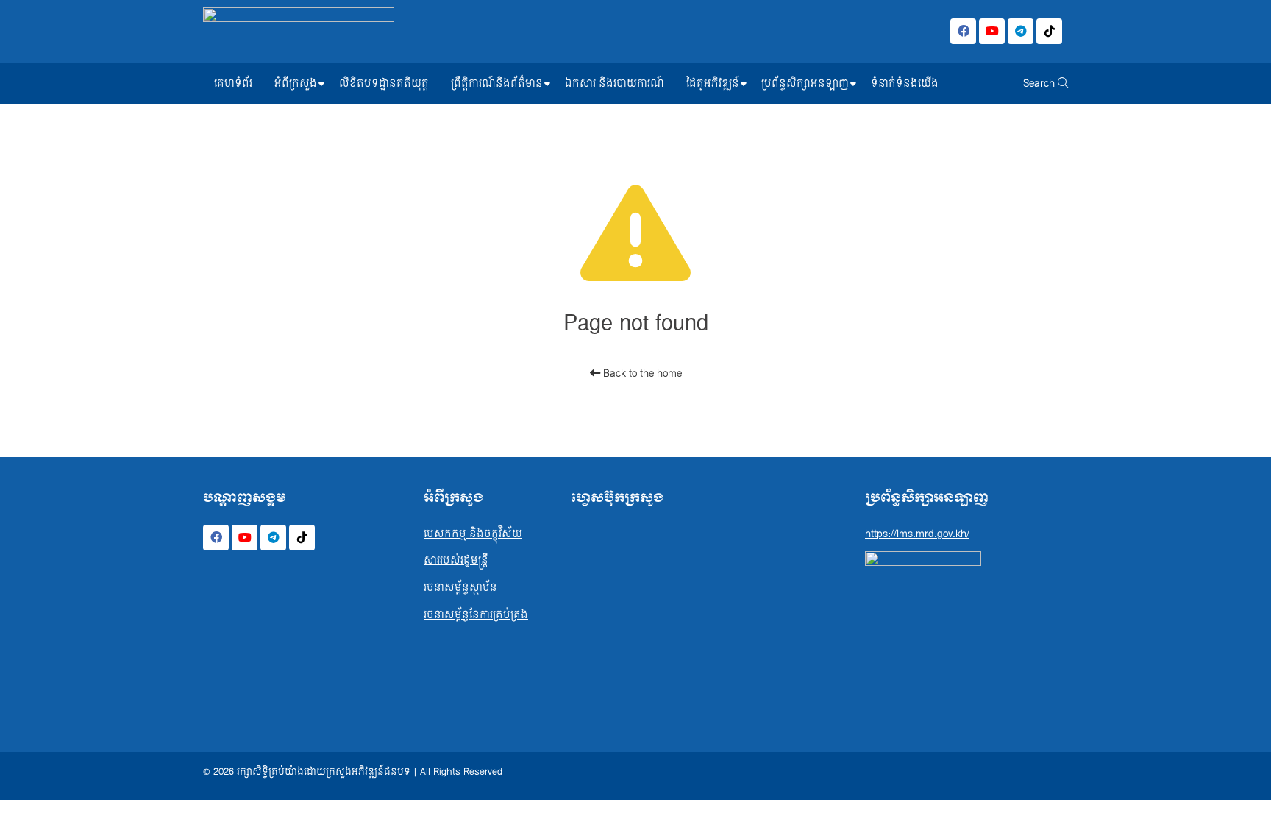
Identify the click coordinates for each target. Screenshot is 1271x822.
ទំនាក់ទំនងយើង (905, 83)
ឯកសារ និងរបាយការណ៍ (614, 83)
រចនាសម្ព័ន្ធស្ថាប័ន (460, 587)
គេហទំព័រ (233, 83)
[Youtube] (992, 31)
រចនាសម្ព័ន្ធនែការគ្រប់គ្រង (476, 615)
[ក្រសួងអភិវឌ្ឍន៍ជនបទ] (298, 31)
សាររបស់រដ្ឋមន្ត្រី (456, 560)
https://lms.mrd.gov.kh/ (917, 534)
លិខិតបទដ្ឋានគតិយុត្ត (384, 83)
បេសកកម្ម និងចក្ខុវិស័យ (473, 534)
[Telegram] (1020, 31)
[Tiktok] (1049, 31)
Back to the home (641, 373)
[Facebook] (963, 31)
